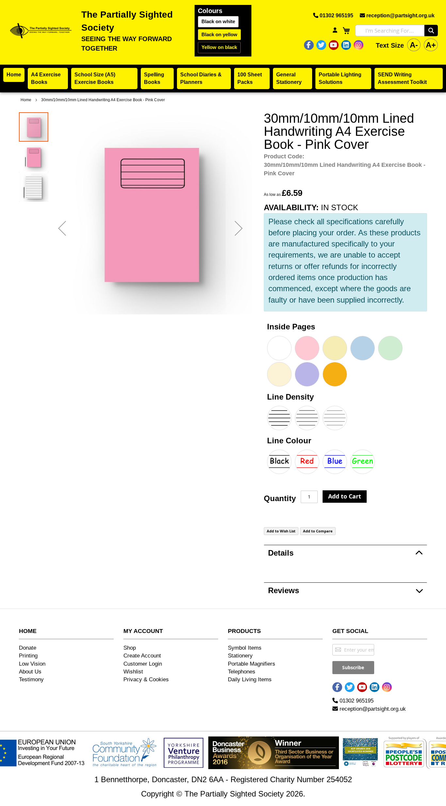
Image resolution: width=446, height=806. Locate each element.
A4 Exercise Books (46, 78)
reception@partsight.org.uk (400, 15)
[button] (62, 228)
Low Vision (32, 664)
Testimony (31, 679)
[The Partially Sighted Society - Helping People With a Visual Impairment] (40, 31)
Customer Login (142, 664)
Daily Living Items (250, 679)
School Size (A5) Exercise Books (94, 78)
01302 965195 (335, 15)
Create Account (142, 656)
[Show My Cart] (346, 30)
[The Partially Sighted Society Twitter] (321, 45)
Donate (27, 648)
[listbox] (345, 362)
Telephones (241, 672)
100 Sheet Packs (249, 78)
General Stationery (289, 78)
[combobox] (389, 30)
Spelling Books (154, 78)
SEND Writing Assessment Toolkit (402, 78)
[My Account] (335, 30)
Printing (28, 656)
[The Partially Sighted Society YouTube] (333, 45)
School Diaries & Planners (201, 78)
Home (14, 74)
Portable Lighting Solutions (340, 78)
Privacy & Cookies (146, 679)
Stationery (240, 656)
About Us (30, 672)
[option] (279, 348)
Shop (129, 648)
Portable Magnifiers (251, 664)
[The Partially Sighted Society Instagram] (358, 45)
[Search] (431, 30)
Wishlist (133, 672)
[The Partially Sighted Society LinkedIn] (346, 45)
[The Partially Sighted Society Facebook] (309, 45)
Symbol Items (245, 648)
